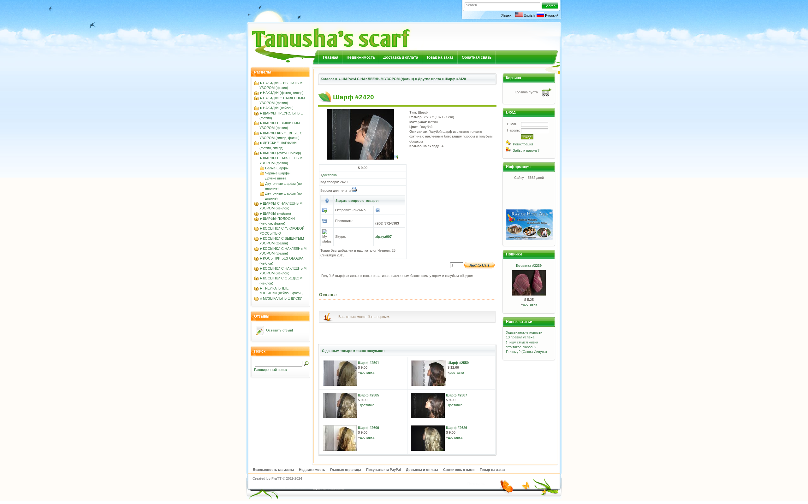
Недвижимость (361, 57)
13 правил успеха (520, 337)
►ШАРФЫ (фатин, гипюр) (280, 153)
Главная (330, 57)
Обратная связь (476, 57)
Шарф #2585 (368, 395)
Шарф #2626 (456, 428)
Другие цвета (275, 178)
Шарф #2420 (455, 79)
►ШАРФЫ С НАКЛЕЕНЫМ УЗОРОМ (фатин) (376, 79)
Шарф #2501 (368, 363)
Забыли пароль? (526, 150)
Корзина (513, 78)
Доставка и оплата (400, 57)
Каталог (327, 79)
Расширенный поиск (270, 370)
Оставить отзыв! (279, 330)
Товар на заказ (440, 57)
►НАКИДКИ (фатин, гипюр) (281, 93)
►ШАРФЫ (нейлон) (275, 213)
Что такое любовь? (521, 347)
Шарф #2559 (458, 363)
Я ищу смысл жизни (522, 342)
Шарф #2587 (456, 395)
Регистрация (523, 144)
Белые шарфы (276, 168)
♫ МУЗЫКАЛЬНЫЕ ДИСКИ (280, 298)
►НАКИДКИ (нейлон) (276, 108)
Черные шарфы (277, 173)
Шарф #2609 (368, 428)
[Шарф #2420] (363, 158)
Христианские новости (524, 332)
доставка (329, 175)
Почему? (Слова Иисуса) (526, 352)
